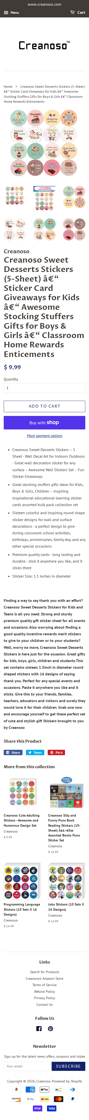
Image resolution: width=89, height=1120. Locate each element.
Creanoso (43, 1081)
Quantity (11, 379)
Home (8, 87)
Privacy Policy (44, 998)
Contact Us (44, 1004)
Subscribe (68, 1066)
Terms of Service (44, 985)
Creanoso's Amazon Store (44, 978)
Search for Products (44, 972)
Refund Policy (44, 991)
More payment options (44, 435)
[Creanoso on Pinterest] (50, 1029)
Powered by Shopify (67, 1081)
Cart (81, 12)
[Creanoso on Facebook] (39, 1029)
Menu (14, 12)
